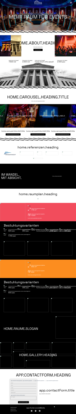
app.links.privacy (13, 410)
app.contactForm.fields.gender (16, 380)
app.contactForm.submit (23, 402)
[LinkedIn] (31, 411)
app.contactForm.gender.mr (27, 380)
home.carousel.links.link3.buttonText (63, 134)
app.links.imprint (13, 407)
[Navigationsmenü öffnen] (71, 2)
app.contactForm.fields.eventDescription (18, 395)
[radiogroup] (40, 380)
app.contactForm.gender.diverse (52, 380)
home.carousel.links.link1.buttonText (13, 134)
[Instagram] (35, 411)
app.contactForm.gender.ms (39, 380)
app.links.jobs (13, 409)
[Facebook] (39, 411)
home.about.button (38, 49)
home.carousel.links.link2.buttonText (38, 134)
